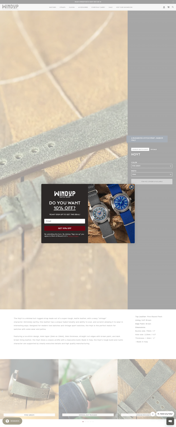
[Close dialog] (132, 187)
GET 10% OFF (64, 228)
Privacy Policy (73, 236)
